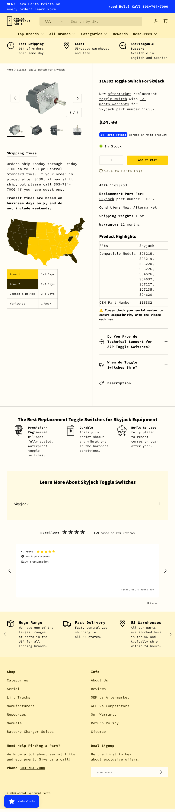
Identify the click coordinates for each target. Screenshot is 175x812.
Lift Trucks (18, 697)
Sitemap (98, 731)
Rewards (120, 34)
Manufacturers (21, 706)
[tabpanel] (46, 235)
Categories (17, 680)
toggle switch (113, 99)
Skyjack (106, 109)
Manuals (14, 723)
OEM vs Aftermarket (110, 697)
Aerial (13, 689)
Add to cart (147, 160)
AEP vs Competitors (110, 706)
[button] (165, 21)
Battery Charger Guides (30, 731)
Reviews (98, 689)
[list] (46, 98)
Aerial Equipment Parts (33, 792)
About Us (99, 680)
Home (10, 69)
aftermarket (119, 93)
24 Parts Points (113, 134)
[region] (87, 571)
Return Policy (105, 723)
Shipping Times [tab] (22, 153)
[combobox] (90, 21)
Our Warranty (104, 714)
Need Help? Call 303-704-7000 (138, 6)
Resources (16, 714)
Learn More (45, 9)
